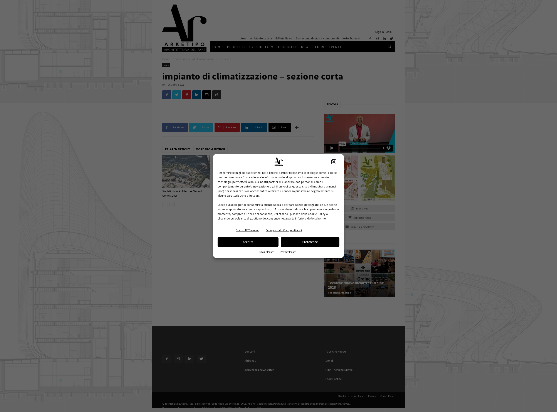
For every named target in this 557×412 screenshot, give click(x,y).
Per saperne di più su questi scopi (284, 230)
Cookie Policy (266, 251)
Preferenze (310, 242)
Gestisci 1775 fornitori (247, 230)
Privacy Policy (288, 251)
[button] (334, 162)
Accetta (248, 242)
